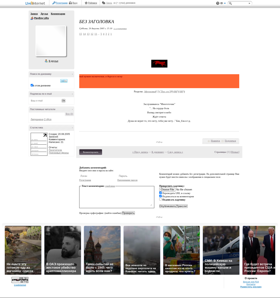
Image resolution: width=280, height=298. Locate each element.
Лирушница (37, 119)
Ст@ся (47, 119)
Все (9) (69, 114)
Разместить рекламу (251, 287)
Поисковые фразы (59, 152)
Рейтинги (92, 3)
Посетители (55, 150)
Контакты (250, 284)
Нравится (215, 140)
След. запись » (175, 152)
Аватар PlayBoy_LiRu (50, 41)
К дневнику (158, 152)
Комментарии (58, 13)
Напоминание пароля (127, 180)
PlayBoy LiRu (32, 18)
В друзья (53, 61)
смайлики (110, 185)
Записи (34, 13)
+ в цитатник (120, 28)
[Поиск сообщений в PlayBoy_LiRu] (63, 81)
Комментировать (90, 152)
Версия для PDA (251, 282)
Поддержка (217, 3)
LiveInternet (36, 4)
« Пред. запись (140, 152)
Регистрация (62, 3)
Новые (234, 152)
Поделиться (230, 140)
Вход (74, 3)
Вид (223, 3)
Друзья (44, 13)
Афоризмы (149, 91)
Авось (109, 3)
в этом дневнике (42, 85)
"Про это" (165, 91)
